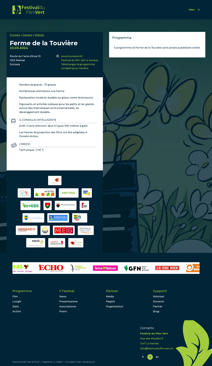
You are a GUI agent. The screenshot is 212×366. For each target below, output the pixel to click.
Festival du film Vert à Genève (79, 60)
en (157, 356)
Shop (156, 311)
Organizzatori (114, 306)
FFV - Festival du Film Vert (28, 9)
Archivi (16, 311)
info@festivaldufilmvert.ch (156, 348)
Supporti (160, 291)
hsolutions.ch (88, 362)
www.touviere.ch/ (72, 56)
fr (143, 356)
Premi (63, 311)
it (150, 356)
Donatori (158, 301)
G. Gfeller (58, 362)
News (62, 296)
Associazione (67, 306)
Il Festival (66, 291)
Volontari (158, 296)
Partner (112, 291)
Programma (22, 291)
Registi (110, 301)
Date (15, 306)
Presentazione (68, 301)
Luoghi (16, 301)
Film (15, 296)
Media (110, 296)
